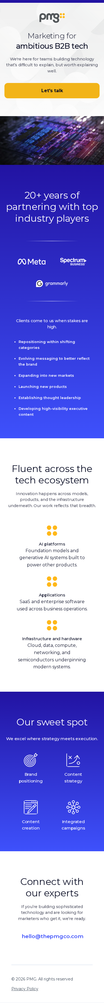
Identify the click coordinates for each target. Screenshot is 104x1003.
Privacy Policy (24, 988)
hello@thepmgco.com (52, 936)
